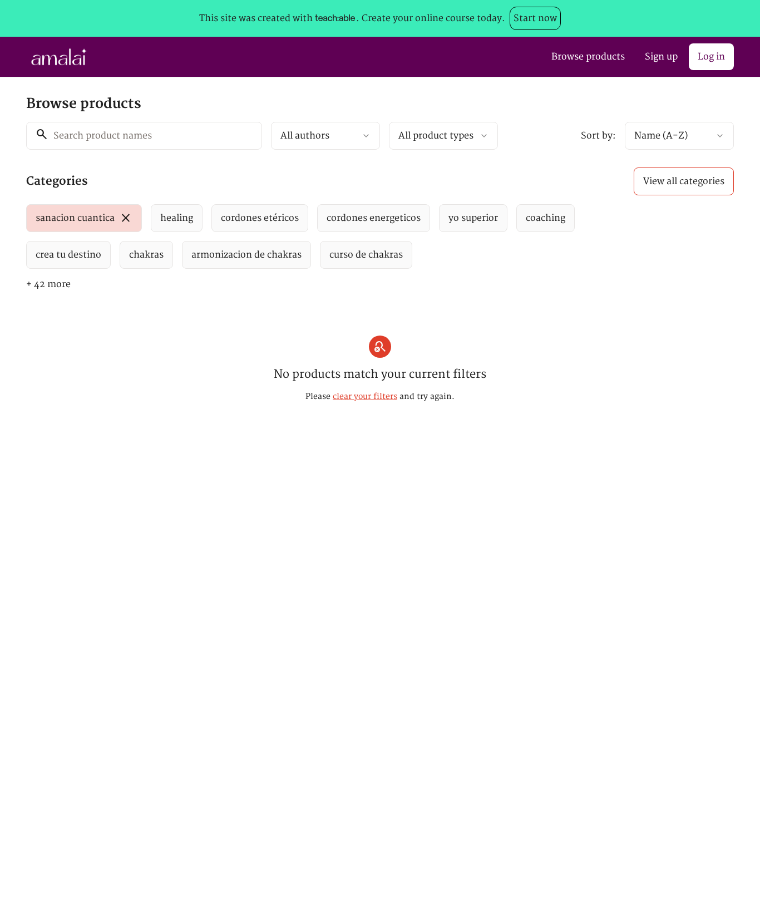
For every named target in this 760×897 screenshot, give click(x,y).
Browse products (588, 56)
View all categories (683, 181)
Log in (711, 56)
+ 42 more (48, 284)
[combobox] (325, 136)
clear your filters (365, 396)
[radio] (84, 218)
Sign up (661, 56)
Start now (535, 18)
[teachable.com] (335, 18)
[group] (334, 236)
